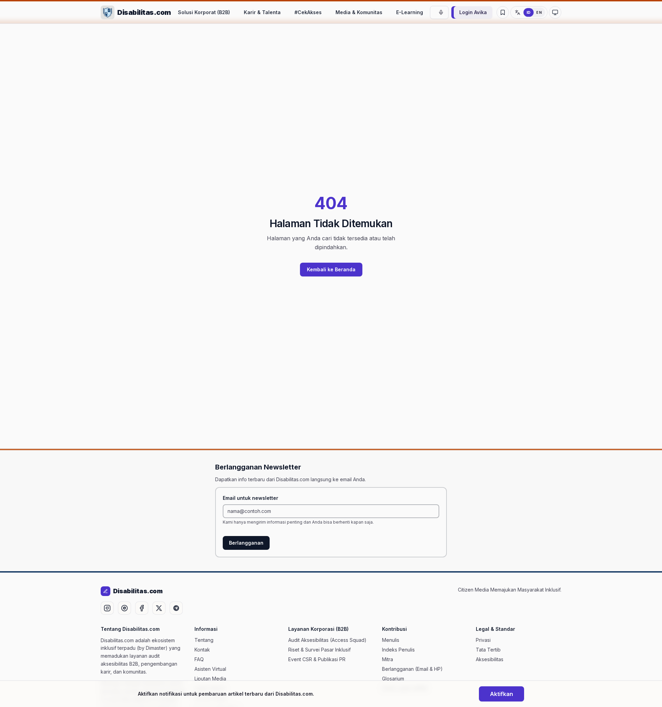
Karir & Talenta (262, 12)
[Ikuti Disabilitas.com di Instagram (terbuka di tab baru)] (107, 608)
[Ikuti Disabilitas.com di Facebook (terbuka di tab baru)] (141, 608)
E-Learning (409, 12)
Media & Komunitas (358, 12)
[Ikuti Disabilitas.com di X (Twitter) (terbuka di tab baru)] (159, 608)
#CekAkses (308, 12)
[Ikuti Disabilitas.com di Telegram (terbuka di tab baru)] (176, 608)
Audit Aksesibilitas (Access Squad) (327, 640)
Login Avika (473, 12)
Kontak (202, 650)
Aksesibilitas (489, 659)
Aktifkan (501, 693)
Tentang (203, 640)
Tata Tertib (488, 650)
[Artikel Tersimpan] (502, 12)
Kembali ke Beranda (331, 269)
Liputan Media (210, 678)
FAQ (199, 659)
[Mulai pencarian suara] (441, 12)
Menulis (390, 640)
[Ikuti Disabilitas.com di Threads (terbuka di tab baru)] (124, 608)
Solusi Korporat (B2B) (204, 12)
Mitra (387, 659)
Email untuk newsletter (250, 498)
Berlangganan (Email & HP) (412, 669)
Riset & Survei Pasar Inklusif (319, 650)
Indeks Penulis (398, 650)
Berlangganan (246, 543)
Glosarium (393, 678)
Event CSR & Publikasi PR (316, 659)
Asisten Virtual (210, 669)
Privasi (483, 640)
